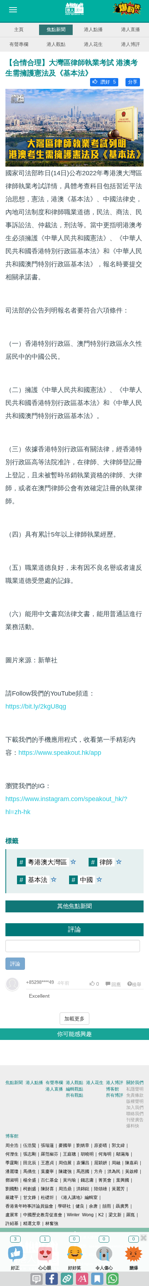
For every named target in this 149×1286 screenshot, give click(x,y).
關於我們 (135, 1082)
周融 (116, 1162)
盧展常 (11, 1214)
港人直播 (130, 29)
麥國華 (65, 1145)
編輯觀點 (74, 1089)
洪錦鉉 (82, 1188)
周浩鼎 (65, 1188)
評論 (15, 964)
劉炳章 (82, 1145)
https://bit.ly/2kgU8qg (35, 706)
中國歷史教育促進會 (42, 1214)
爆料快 (132, 1125)
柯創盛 (29, 1188)
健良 (80, 1206)
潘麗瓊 (11, 1171)
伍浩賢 (29, 1145)
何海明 (104, 1154)
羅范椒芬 (49, 1154)
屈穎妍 (100, 1162)
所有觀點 (74, 1095)
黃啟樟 (131, 1171)
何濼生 (11, 1154)
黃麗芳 (118, 1188)
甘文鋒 (29, 1197)
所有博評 (114, 1095)
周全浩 (11, 1145)
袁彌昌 (82, 1162)
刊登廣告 (135, 1119)
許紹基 (11, 1223)
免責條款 (135, 1095)
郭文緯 (118, 1145)
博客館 (112, 1089)
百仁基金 (49, 1180)
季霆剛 (11, 1162)
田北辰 (29, 1162)
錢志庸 (87, 1180)
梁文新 (115, 1214)
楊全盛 (29, 1180)
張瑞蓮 (47, 1145)
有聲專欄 (18, 44)
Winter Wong (80, 1214)
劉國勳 (11, 1188)
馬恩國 (82, 1171)
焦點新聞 (56, 29)
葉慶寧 (47, 1171)
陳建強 (65, 1171)
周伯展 (65, 1162)
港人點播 (93, 29)
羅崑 (130, 1214)
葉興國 (122, 1180)
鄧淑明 (11, 1180)
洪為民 (113, 1171)
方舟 (98, 1171)
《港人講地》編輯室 (78, 1197)
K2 (101, 1214)
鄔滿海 (122, 1154)
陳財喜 (47, 1188)
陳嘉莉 (131, 1162)
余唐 (93, 1206)
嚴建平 (11, 1197)
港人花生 (93, 44)
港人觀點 (56, 44)
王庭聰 (69, 1154)
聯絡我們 (135, 1113)
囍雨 (106, 1206)
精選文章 (32, 1223)
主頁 (19, 29)
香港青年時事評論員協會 (29, 1206)
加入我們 (135, 1107)
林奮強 (51, 1223)
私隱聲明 (135, 1089)
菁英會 (104, 1180)
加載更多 (74, 1019)
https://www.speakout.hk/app (59, 752)
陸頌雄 (100, 1188)
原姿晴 (100, 1145)
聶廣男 (122, 1206)
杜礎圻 (47, 1197)
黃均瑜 (69, 1180)
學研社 (64, 1206)
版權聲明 (135, 1101)
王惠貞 (47, 1162)
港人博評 (130, 44)
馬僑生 (29, 1171)
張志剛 (29, 1154)
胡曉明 (87, 1154)
